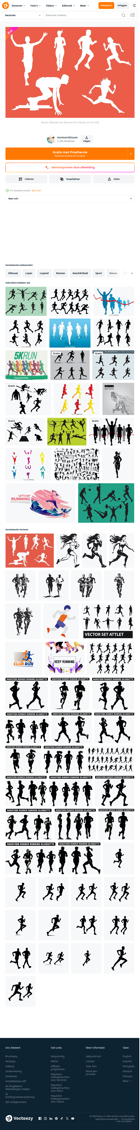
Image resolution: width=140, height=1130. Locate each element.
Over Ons (91, 1064)
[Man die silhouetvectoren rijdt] (77, 397)
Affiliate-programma (58, 1066)
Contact (90, 1059)
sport (98, 271)
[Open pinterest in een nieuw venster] (56, 1116)
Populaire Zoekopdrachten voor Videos (60, 1096)
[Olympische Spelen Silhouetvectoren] (66, 430)
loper (28, 271)
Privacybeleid (125, 1117)
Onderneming (13, 1069)
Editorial (67, 5)
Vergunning (58, 1054)
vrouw (113, 271)
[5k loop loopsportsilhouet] (26, 363)
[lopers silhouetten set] (110, 757)
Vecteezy (10, 1059)
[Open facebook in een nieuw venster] (40, 1116)
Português (126, 1064)
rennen (60, 271)
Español (124, 1059)
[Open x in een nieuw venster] (67, 1116)
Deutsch (125, 1069)
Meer (83, 5)
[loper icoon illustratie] (61, 619)
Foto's (34, 5)
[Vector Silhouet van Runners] (29, 549)
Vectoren (17, 5)
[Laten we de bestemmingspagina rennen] (40, 501)
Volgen (86, 141)
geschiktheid (80, 271)
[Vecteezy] (5, 5)
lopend (44, 271)
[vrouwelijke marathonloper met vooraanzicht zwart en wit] (118, 463)
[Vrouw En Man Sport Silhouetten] (106, 501)
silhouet (13, 271)
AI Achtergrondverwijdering (19, 1094)
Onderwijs (11, 1074)
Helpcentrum (93, 1054)
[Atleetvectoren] (25, 430)
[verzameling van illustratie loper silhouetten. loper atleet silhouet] (110, 656)
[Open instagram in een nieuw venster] (45, 1116)
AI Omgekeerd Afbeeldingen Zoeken (17, 1086)
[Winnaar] (111, 430)
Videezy (9, 1064)
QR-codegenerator (16, 1100)
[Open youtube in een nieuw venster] (72, 1116)
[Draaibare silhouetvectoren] (26, 299)
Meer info (13, 196)
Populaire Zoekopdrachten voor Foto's (60, 1086)
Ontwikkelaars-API (15, 1079)
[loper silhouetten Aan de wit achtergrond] (118, 856)
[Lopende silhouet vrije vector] (113, 363)
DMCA (54, 1059)
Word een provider (91, 1071)
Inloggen (122, 5)
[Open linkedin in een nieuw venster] (51, 1116)
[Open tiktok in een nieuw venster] (61, 1116)
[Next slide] (126, 271)
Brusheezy (11, 1054)
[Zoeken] (123, 15)
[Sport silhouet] (77, 463)
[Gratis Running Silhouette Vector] (113, 331)
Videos (50, 5)
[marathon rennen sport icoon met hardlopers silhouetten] (23, 656)
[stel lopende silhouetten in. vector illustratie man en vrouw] (70, 363)
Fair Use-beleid (121, 1119)
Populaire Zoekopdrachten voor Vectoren (60, 1075)
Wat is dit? (36, 190)
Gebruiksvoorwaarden (104, 1117)
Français (125, 1074)
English (124, 1054)
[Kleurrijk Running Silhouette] (28, 463)
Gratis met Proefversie (70, 153)
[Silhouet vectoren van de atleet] (28, 397)
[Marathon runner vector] (113, 299)
